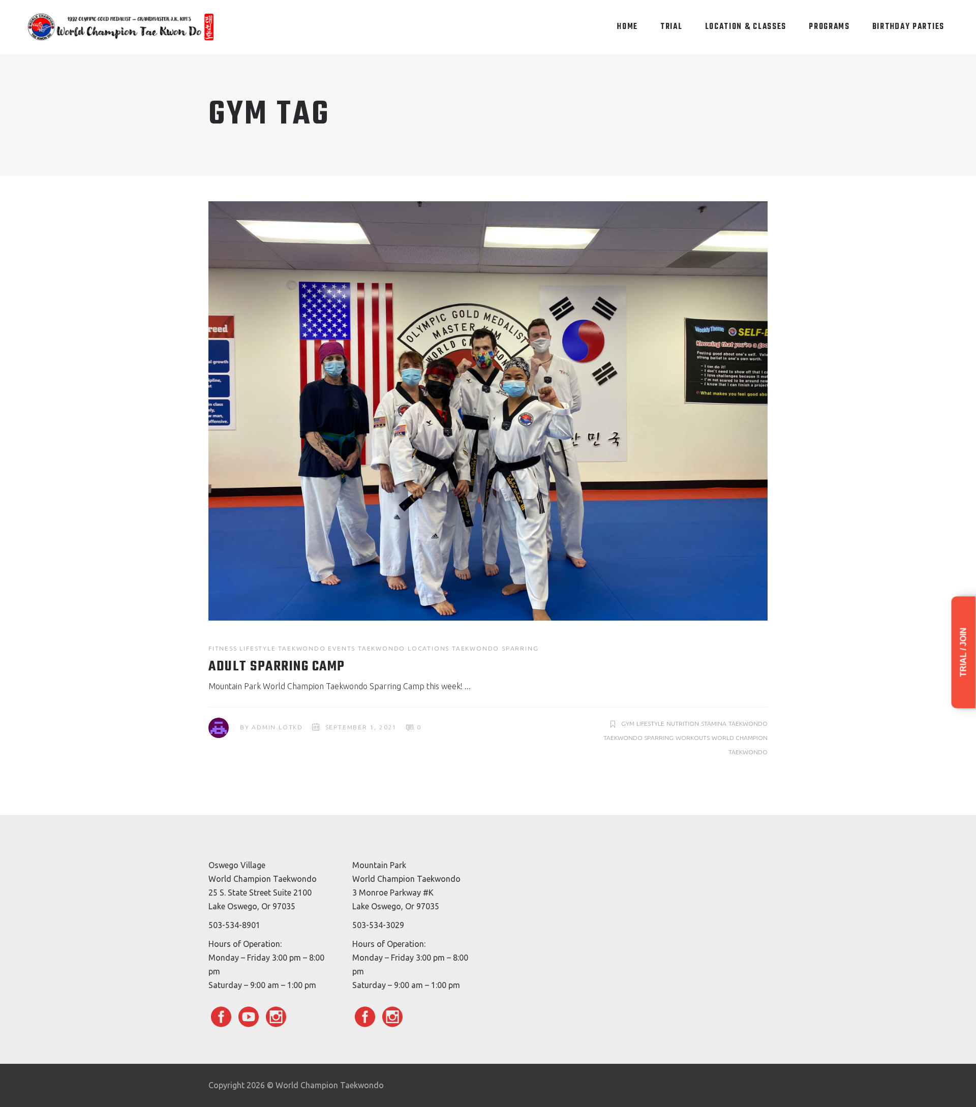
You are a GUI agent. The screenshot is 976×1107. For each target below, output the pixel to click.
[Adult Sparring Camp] (488, 411)
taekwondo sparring (638, 737)
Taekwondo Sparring (495, 648)
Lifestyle (257, 648)
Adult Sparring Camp (276, 667)
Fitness (222, 648)
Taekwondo (748, 723)
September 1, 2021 (361, 727)
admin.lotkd (277, 727)
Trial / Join (963, 652)
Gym (627, 723)
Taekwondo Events (316, 648)
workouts (693, 737)
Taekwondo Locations (403, 648)
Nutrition (682, 723)
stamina (713, 723)
